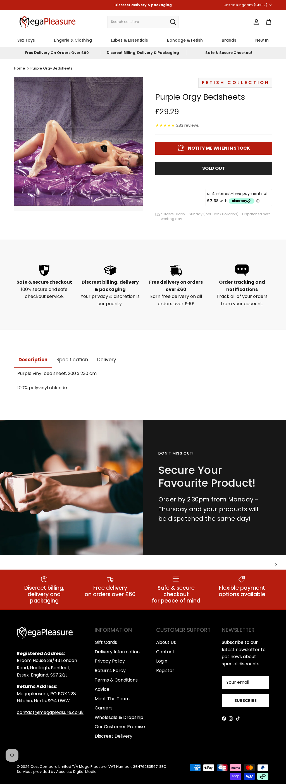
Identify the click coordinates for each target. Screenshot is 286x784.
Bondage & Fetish (185, 40)
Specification (72, 359)
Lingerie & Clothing (73, 40)
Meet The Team (112, 698)
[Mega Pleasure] (47, 22)
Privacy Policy (110, 661)
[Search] (173, 21)
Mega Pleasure (93, 766)
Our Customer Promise (120, 726)
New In (262, 40)
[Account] (255, 22)
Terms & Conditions (116, 680)
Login (161, 661)
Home (19, 68)
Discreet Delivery (113, 736)
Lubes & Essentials (129, 40)
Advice (102, 689)
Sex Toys (26, 40)
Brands (229, 40)
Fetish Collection (236, 82)
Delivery (106, 359)
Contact (165, 652)
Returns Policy (110, 670)
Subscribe (245, 700)
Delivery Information (117, 652)
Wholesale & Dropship (119, 717)
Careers (104, 708)
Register (165, 670)
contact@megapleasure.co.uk (50, 712)
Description (32, 359)
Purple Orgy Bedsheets (51, 68)
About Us (166, 642)
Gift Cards (106, 642)
